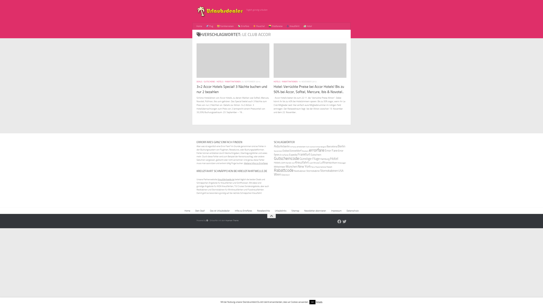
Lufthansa (326, 162)
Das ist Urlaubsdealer (220, 210)
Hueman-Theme (232, 220)
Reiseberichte (263, 210)
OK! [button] (312, 302)
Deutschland (278, 151)
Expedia (293, 154)
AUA (307, 147)
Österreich (286, 175)
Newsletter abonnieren (315, 210)
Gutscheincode (286, 158)
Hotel (309, 26)
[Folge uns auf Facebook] (339, 222)
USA (340, 170)
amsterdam (301, 147)
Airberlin (285, 146)
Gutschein (316, 154)
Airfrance (293, 147)
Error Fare (331, 150)
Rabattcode (284, 170)
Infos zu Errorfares (243, 210)
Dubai (286, 150)
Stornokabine (313, 170)
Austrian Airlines (315, 147)
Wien (277, 174)
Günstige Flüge (309, 159)
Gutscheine (209, 81)
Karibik (288, 163)
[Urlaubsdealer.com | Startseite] (220, 11)
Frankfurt (304, 154)
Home (199, 26)
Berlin (341, 146)
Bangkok (323, 147)
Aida (277, 146)
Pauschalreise (320, 167)
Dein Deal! (200, 210)
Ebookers (305, 151)
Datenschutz (353, 210)
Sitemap (295, 210)
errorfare (316, 150)
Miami (335, 163)
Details (319, 302)
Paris (313, 167)
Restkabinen (300, 171)
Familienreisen (227, 26)
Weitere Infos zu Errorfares (256, 163)
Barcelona (332, 146)
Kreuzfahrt (294, 26)
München (291, 166)
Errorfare (244, 26)
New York (304, 166)
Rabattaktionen (233, 81)
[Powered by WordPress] (207, 220)
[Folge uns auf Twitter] (344, 222)
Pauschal (260, 26)
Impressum (336, 210)
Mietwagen (342, 163)
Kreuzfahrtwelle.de (226, 179)
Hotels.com (279, 162)
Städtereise (277, 26)
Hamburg (325, 159)
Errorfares (284, 155)
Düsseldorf (295, 150)
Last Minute (314, 163)
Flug (211, 26)
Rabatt (329, 167)
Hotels (220, 81)
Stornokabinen (329, 170)
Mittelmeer (279, 166)
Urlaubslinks (280, 210)
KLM (293, 163)
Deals (199, 81)
